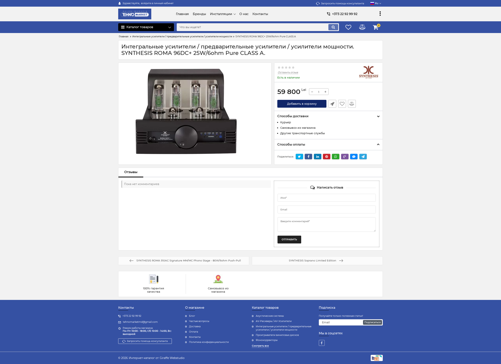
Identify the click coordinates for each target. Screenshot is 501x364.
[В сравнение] (352, 104)
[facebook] (322, 343)
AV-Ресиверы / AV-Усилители (274, 321)
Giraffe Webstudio (172, 358)
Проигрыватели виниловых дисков (277, 335)
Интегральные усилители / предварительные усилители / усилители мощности (283, 328)
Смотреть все (260, 345)
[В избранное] (342, 104)
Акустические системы (270, 315)
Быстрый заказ (332, 104)
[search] (333, 27)
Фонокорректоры (267, 340)
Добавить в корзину (302, 104)
